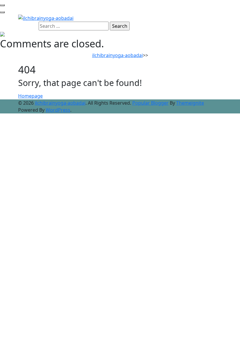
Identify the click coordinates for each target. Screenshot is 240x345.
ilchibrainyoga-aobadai (117, 55)
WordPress (58, 110)
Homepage (30, 96)
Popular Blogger (150, 103)
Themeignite (190, 103)
